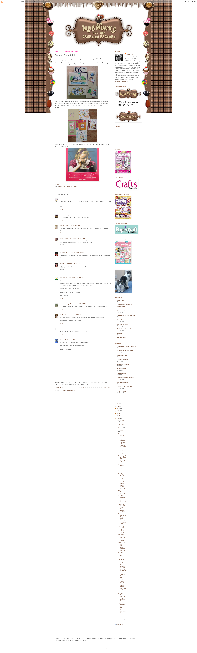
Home (83, 387)
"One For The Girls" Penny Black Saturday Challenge (121, 546)
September (121, 430)
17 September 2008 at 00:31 (77, 238)
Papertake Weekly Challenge (125, 377)
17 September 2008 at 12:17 (78, 304)
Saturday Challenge (123, 359)
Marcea (62, 226)
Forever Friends (121, 391)
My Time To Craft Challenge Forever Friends (121, 537)
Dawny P (62, 329)
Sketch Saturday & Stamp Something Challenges (122, 517)
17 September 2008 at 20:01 (76, 315)
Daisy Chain (63, 277)
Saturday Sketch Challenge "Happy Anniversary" (122, 597)
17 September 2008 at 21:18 (73, 329)
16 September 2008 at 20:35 (73, 215)
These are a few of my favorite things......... (122, 451)
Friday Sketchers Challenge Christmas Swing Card (122, 567)
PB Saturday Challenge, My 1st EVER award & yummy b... (122, 507)
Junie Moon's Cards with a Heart (126, 329)
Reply (61, 209)
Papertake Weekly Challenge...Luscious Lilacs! (122, 588)
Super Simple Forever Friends (122, 581)
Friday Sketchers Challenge (121, 492)
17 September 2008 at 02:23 (76, 252)
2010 (118, 413)
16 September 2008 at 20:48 (72, 226)
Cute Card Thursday (123, 364)
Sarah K (119, 320)
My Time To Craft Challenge (125, 350)
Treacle (62, 199)
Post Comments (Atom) (68, 390)
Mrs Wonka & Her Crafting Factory (56, 6)
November (121, 424)
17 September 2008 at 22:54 (73, 340)
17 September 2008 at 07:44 (75, 277)
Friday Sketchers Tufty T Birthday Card (121, 606)
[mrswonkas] (128, 99)
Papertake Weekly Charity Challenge (121, 486)
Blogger (106, 648)
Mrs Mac (62, 340)
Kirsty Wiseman (64, 238)
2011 (118, 411)
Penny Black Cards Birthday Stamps (68, 186)
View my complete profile (122, 81)
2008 (118, 418)
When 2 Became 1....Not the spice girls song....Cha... (122, 467)
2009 (118, 415)
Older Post (107, 387)
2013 (118, 406)
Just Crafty (120, 333)
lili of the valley (121, 368)
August (120, 619)
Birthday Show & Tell (122, 523)
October (120, 428)
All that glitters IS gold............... (122, 614)
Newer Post (58, 387)
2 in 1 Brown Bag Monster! (121, 561)
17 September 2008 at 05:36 (72, 263)
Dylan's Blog (120, 300)
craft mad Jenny (64, 304)
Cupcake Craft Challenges (124, 386)
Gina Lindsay (63, 252)
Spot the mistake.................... (122, 435)
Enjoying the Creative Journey (126, 315)
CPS (118, 395)
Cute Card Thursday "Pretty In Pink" (121, 575)
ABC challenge (121, 373)
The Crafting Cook (122, 324)
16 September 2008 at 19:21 (72, 199)
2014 (118, 403)
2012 (118, 408)
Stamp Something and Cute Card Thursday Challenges (122, 443)
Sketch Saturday (122, 355)
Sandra (62, 263)
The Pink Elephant (122, 382)
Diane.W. (62, 215)
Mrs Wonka (130, 54)
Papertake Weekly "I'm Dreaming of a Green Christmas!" (122, 499)
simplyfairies (63, 315)
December (121, 420)
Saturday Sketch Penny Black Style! (122, 555)
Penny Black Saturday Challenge (126, 346)
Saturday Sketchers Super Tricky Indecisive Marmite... (121, 477)
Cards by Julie (121, 311)
